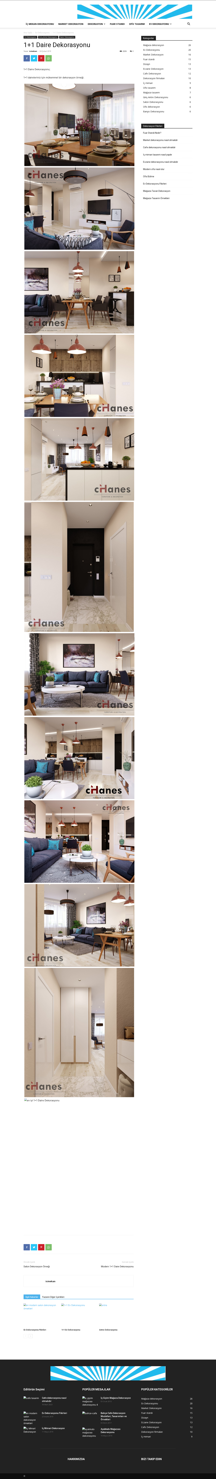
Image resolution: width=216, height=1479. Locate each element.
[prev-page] (26, 1336)
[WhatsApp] (48, 58)
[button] (188, 24)
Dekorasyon (95, 23)
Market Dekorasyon (70, 23)
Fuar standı (117, 23)
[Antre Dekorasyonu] (116, 1315)
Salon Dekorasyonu (67, 37)
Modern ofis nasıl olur (153, 169)
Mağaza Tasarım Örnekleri (156, 198)
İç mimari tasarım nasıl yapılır (157, 154)
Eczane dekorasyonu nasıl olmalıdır (160, 162)
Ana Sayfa (28, 32)
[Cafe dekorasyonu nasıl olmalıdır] (31, 1401)
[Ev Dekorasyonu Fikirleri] (41, 1315)
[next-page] (31, 1336)
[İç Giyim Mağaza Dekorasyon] (90, 1401)
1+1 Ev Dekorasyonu (70, 1330)
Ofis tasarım (137, 23)
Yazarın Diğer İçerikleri (53, 1297)
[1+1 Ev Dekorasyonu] (78, 1315)
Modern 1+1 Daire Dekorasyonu (117, 1266)
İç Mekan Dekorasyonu (40, 23)
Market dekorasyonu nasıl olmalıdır (160, 140)
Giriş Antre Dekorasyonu (48, 37)
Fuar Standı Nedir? (152, 133)
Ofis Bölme (148, 176)
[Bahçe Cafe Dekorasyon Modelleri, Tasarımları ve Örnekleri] (90, 1417)
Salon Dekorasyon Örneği (37, 1266)
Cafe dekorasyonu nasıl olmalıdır (159, 147)
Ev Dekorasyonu (159, 23)
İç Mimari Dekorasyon (53, 1428)
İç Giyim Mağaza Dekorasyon (116, 1398)
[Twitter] (34, 58)
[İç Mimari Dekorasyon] (31, 1432)
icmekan (33, 51)
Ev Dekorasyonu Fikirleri (35, 1330)
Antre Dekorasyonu (108, 1330)
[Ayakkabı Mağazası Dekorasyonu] (90, 1432)
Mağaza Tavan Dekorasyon (156, 191)
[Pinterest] (41, 58)
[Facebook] (27, 58)
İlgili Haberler (31, 1297)
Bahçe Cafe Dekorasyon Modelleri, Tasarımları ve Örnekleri (114, 1416)
